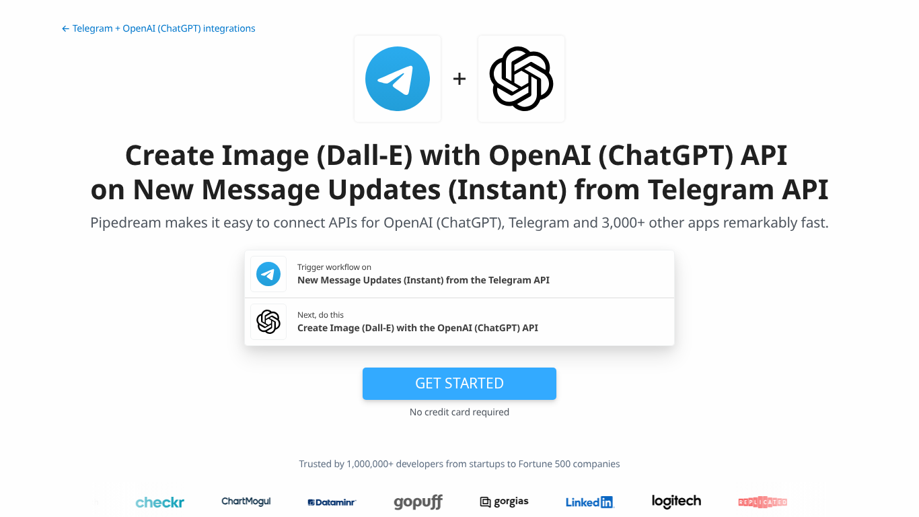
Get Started (459, 383)
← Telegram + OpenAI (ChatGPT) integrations (158, 28)
